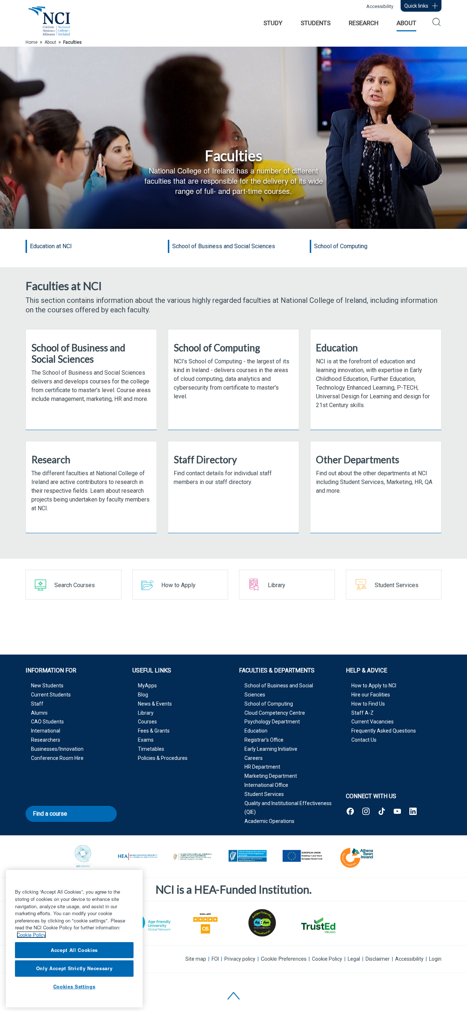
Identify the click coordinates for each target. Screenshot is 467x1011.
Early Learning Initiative (270, 749)
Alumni (39, 713)
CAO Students (47, 722)
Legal (354, 959)
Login (435, 959)
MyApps (147, 685)
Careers (253, 758)
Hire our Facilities (370, 695)
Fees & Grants (154, 731)
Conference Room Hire (57, 758)
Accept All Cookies (74, 949)
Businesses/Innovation (57, 749)
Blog (143, 695)
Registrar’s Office (263, 740)
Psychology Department (272, 722)
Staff (37, 704)
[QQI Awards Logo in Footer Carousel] (83, 856)
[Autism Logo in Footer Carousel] (318, 925)
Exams (146, 740)
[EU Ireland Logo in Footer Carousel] (247, 856)
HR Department (262, 767)
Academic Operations (269, 821)
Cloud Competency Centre (274, 713)
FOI (215, 959)
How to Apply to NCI (373, 685)
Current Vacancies (372, 722)
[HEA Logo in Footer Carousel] (138, 856)
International (45, 731)
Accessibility (379, 6)
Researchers (45, 740)
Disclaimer (378, 959)
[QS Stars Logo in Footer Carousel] (205, 922)
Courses (147, 722)
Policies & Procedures (163, 758)
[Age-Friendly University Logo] (149, 922)
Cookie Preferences (283, 959)
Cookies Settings (74, 986)
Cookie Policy (327, 959)
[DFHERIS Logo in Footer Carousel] (193, 856)
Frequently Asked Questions (383, 731)
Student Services (264, 794)
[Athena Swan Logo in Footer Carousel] (357, 856)
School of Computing (268, 704)
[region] (74, 938)
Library (146, 713)
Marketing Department (270, 776)
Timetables (151, 749)
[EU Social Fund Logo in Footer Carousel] (302, 856)
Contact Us (364, 740)
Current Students (51, 695)
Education (255, 731)
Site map (195, 959)
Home (32, 42)
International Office (266, 785)
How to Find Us (368, 704)
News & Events (155, 704)
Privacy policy (239, 959)
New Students (47, 685)
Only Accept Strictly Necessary (74, 968)
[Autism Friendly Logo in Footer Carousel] (261, 922)
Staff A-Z (362, 713)
